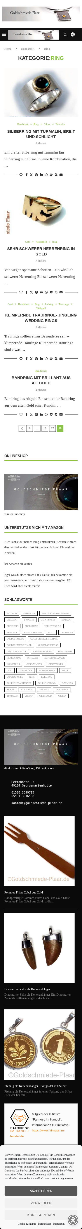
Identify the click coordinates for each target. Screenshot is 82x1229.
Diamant (66, 620)
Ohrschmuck (34, 664)
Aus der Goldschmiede (55, 613)
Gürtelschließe (48, 645)
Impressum (59, 1223)
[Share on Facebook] (27, 175)
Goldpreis (67, 632)
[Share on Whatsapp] (46, 175)
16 (44, 428)
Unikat (29, 696)
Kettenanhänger (54, 658)
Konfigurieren (41, 1215)
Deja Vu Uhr (48, 620)
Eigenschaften (33, 632)
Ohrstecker (56, 664)
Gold (51, 632)
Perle (65, 670)
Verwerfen (41, 1203)
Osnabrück (25, 670)
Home (7, 48)
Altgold (12, 613)
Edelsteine (31, 626)
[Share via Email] (61, 175)
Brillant (12, 620)
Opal (9, 670)
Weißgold (45, 696)
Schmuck (67, 683)
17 (52, 428)
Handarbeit (27, 48)
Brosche (29, 620)
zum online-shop (14, 514)
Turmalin (12, 696)
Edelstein (12, 626)
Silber (10, 689)
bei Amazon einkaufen (18, 564)
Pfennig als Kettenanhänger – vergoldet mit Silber (35, 1086)
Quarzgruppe (15, 677)
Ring (32, 677)
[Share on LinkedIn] (41, 175)
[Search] (65, 34)
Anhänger (29, 613)
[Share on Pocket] (51, 175)
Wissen (62, 696)
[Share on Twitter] (31, 175)
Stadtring (27, 689)
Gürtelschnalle (16, 651)
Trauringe (62, 689)
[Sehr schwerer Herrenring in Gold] (41, 209)
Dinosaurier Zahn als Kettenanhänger (27, 989)
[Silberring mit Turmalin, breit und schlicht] (41, 92)
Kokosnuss (13, 664)
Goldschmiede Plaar (19, 645)
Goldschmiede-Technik (44, 639)
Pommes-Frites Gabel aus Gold (23, 892)
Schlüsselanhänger (19, 683)
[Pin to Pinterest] (36, 175)
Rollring (46, 677)
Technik (44, 689)
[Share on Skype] (56, 175)
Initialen (32, 658)
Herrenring (14, 658)
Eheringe (12, 632)
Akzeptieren (41, 1191)
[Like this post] (21, 175)
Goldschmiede (15, 639)
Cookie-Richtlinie (27, 1223)
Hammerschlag (42, 651)
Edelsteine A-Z (52, 626)
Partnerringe (47, 670)
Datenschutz (44, 1223)
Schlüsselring (47, 683)
